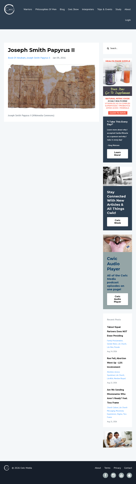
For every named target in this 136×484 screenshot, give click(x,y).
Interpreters (88, 9)
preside (117, 347)
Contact (128, 467)
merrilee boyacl (120, 378)
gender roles (112, 344)
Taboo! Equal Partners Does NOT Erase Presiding (117, 331)
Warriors (28, 9)
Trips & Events (104, 9)
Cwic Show (73, 9)
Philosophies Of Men (45, 9)
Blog (62, 9)
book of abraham (17, 57)
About (128, 9)
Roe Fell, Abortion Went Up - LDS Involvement (116, 362)
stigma (119, 414)
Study (118, 9)
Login (128, 19)
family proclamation (115, 340)
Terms (107, 467)
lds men (110, 347)
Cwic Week (117, 221)
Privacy (117, 467)
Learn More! (117, 153)
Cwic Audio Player (117, 299)
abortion (110, 372)
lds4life (110, 378)
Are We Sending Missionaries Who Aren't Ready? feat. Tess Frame (117, 396)
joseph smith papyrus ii (38, 57)
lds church (122, 344)
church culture (112, 407)
